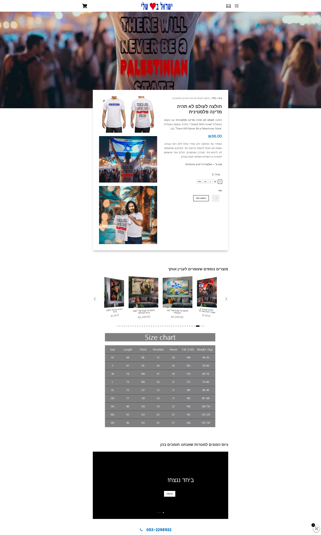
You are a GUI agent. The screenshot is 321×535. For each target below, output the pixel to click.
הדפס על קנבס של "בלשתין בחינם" (143, 311)
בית (220, 98)
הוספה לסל (201, 198)
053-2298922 (158, 530)
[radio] (220, 182)
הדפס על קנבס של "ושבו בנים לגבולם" (177, 311)
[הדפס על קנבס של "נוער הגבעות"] (207, 306)
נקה (220, 190)
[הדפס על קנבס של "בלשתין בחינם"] (143, 307)
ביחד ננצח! (181, 480)
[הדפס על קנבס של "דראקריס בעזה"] (114, 306)
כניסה (170, 493)
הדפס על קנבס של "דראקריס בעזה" (114, 310)
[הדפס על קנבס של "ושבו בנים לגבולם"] (177, 307)
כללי (214, 98)
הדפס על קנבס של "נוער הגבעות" (206, 310)
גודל (217, 174)
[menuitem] (84, 6)
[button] (104, 101)
